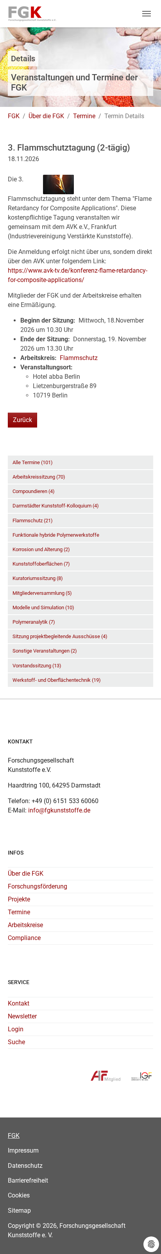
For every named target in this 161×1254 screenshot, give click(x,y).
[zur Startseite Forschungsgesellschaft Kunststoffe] (32, 13)
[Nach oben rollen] (143, 1236)
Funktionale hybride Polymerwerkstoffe (56, 535)
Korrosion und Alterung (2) (41, 549)
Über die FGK (25, 873)
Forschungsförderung (37, 886)
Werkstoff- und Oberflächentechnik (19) (57, 680)
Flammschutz (79, 358)
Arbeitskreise (25, 925)
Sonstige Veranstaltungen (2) (45, 651)
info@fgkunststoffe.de (59, 810)
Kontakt (18, 1003)
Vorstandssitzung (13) (37, 666)
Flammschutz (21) (33, 520)
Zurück (22, 420)
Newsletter (22, 1016)
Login (15, 1029)
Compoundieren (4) (34, 491)
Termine (19, 912)
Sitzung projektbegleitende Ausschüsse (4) (60, 636)
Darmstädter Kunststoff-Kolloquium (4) (56, 506)
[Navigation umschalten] (146, 13)
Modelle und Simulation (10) (43, 607)
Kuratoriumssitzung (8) (38, 578)
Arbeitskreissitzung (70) (39, 477)
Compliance (24, 938)
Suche (16, 1042)
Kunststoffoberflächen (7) (41, 564)
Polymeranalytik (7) (34, 622)
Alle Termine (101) (33, 462)
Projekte (19, 899)
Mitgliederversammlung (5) (42, 593)
